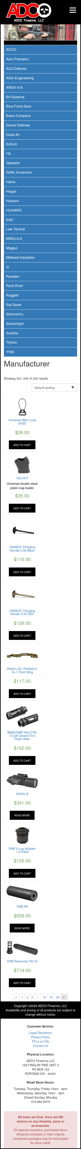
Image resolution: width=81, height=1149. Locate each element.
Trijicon (11, 342)
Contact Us (40, 1045)
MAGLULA (14, 238)
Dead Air (13, 134)
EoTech (11, 144)
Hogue (11, 191)
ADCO (11, 49)
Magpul (11, 247)
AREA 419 (14, 87)
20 (57, 997)
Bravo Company (18, 115)
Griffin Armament (19, 172)
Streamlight (15, 323)
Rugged (12, 295)
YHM (10, 351)
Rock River (14, 285)
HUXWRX (14, 210)
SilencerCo (14, 314)
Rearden (12, 276)
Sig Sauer (13, 304)
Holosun (12, 200)
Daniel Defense (18, 125)
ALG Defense (16, 68)
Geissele (13, 162)
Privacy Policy (40, 1037)
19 (51, 997)
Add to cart (22, 445)
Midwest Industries (20, 257)
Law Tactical (15, 228)
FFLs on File (40, 1041)
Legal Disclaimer (40, 1033)
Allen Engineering (20, 77)
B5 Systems (15, 96)
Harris (10, 181)
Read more (22, 815)
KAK (9, 219)
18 (44, 997)
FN (8, 153)
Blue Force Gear (18, 106)
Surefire (12, 333)
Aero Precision (17, 58)
